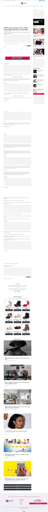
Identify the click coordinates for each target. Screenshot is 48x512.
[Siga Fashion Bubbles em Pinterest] (19, 291)
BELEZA (29, 496)
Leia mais (6, 386)
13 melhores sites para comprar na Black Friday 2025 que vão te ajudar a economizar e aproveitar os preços (38, 56)
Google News (9, 0)
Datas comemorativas (7, 453)
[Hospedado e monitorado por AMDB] (24, 511)
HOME (9, 496)
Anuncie (6, 0)
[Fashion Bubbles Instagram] (17, 58)
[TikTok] (44, 0)
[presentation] (17, 348)
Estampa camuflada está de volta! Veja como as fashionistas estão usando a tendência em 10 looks (17, 383)
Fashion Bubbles (7, 43)
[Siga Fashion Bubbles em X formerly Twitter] (16, 291)
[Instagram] (42, 0)
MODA (27, 496)
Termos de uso (26, 508)
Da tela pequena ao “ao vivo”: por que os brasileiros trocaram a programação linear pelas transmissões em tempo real (17, 479)
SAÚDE (31, 496)
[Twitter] (40, 0)
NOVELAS (24, 496)
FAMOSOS (21, 496)
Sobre (4, 0)
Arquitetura (5, 278)
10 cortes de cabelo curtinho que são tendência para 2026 (16, 431)
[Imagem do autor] (4, 43)
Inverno (8, 278)
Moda (4, 26)
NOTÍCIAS (18, 496)
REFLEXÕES (36, 496)
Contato (14, 0)
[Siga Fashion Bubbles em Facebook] (15, 291)
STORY (39, 496)
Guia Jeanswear (7, 63)
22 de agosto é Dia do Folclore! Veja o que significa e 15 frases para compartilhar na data (17, 455)
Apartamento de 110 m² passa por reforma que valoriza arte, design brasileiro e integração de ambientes (17, 407)
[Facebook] (39, 0)
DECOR (33, 496)
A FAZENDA (11, 496)
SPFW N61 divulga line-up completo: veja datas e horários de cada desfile (17, 358)
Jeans (11, 278)
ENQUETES (15, 496)
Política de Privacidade (23, 508)
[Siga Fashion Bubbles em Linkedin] (18, 291)
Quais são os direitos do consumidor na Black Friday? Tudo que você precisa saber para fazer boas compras (38, 46)
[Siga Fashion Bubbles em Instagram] (17, 291)
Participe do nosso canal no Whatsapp (18, 76)
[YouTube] (43, 0)
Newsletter (12, 0)
